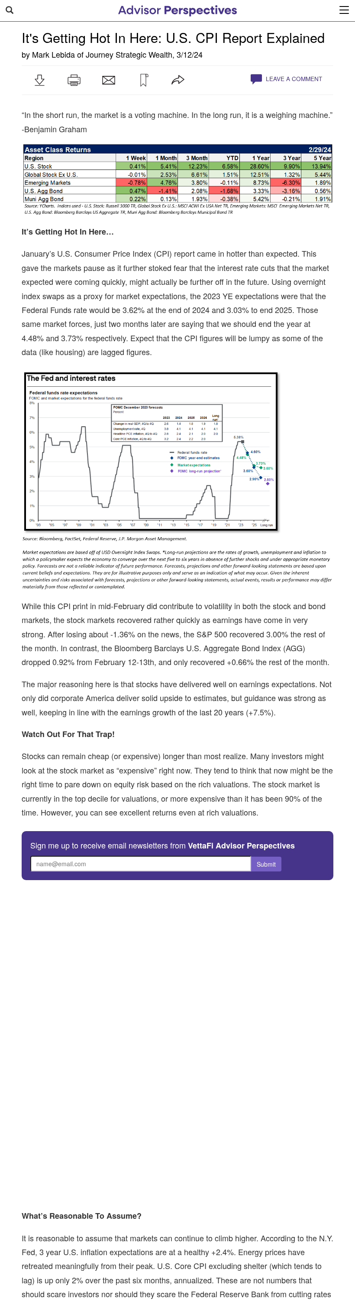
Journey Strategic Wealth (129, 54)
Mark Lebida (53, 54)
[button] (39, 80)
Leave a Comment (293, 79)
